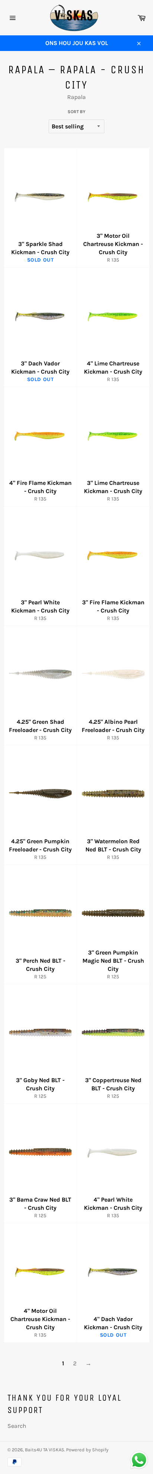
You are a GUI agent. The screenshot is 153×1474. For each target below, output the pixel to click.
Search (16, 1425)
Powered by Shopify (87, 1449)
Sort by (76, 111)
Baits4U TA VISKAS (44, 1449)
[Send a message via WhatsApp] (139, 1460)
